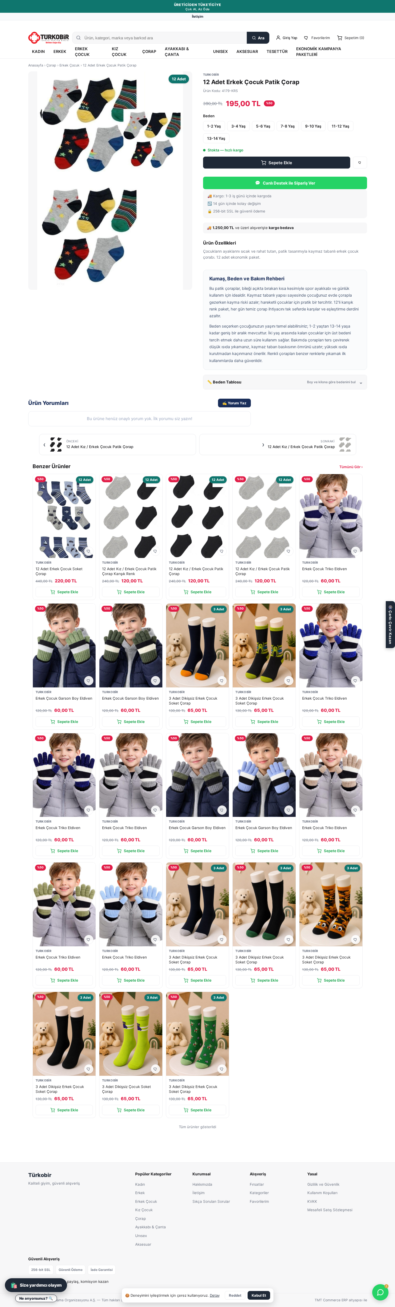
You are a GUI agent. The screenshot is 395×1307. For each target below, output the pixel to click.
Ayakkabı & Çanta (177, 51)
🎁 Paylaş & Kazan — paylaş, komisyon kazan (68, 1281)
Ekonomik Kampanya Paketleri (318, 51)
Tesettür (277, 51)
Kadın (38, 51)
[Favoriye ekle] (360, 163)
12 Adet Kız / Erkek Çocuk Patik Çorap (196, 571)
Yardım (361, 25)
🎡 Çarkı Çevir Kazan (390, 624)
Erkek (59, 51)
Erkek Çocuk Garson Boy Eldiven (64, 698)
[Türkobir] (48, 38)
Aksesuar (247, 51)
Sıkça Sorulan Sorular (211, 1201)
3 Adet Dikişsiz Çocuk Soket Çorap (126, 1089)
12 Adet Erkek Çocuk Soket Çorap (59, 571)
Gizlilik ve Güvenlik (323, 1184)
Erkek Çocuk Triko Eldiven (324, 569)
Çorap (149, 51)
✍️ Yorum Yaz (234, 403)
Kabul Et (259, 1295)
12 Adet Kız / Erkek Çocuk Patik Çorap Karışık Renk (129, 571)
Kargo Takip (303, 25)
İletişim (197, 16)
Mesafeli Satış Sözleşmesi (329, 1210)
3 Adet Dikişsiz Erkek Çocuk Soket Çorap (193, 700)
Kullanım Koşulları (322, 1193)
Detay (215, 1295)
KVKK (312, 1201)
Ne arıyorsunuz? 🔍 (36, 1298)
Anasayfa (35, 65)
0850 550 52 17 (331, 25)
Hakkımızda (202, 1184)
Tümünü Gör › (351, 467)
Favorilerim (259, 1201)
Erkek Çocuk (82, 51)
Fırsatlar (257, 1184)
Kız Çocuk (119, 51)
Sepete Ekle (280, 162)
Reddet (235, 1295)
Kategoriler (259, 1193)
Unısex (220, 51)
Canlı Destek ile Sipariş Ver (289, 183)
